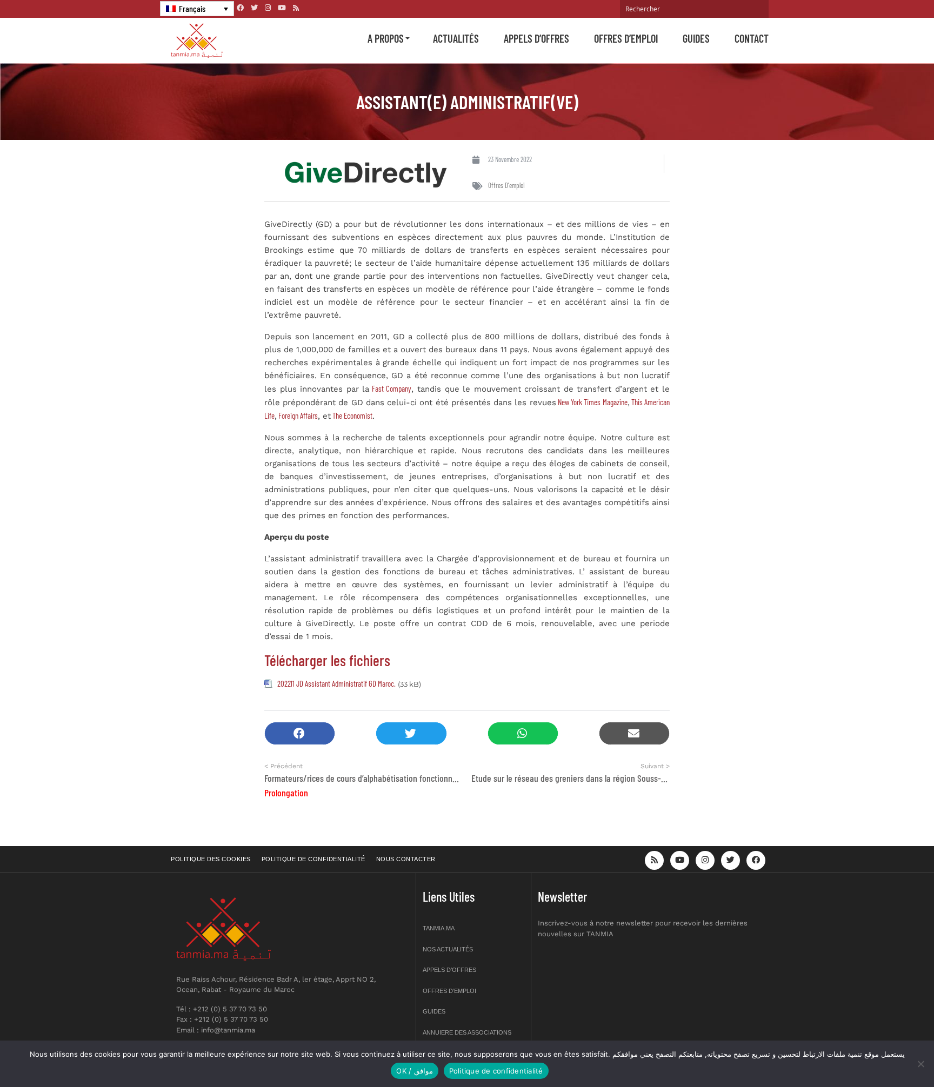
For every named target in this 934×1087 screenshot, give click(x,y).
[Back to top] (888, 1053)
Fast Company (390, 388)
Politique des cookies (211, 859)
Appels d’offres (536, 38)
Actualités (456, 38)
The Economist (351, 415)
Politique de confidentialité (313, 859)
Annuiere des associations (467, 1032)
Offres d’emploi (626, 38)
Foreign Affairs (297, 415)
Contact (752, 38)
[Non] (920, 1063)
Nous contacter (406, 859)
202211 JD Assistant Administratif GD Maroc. (336, 683)
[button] (299, 733)
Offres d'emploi (506, 185)
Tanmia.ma (439, 928)
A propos (386, 38)
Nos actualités (448, 949)
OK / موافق (414, 1070)
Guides (696, 38)
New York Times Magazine (592, 402)
